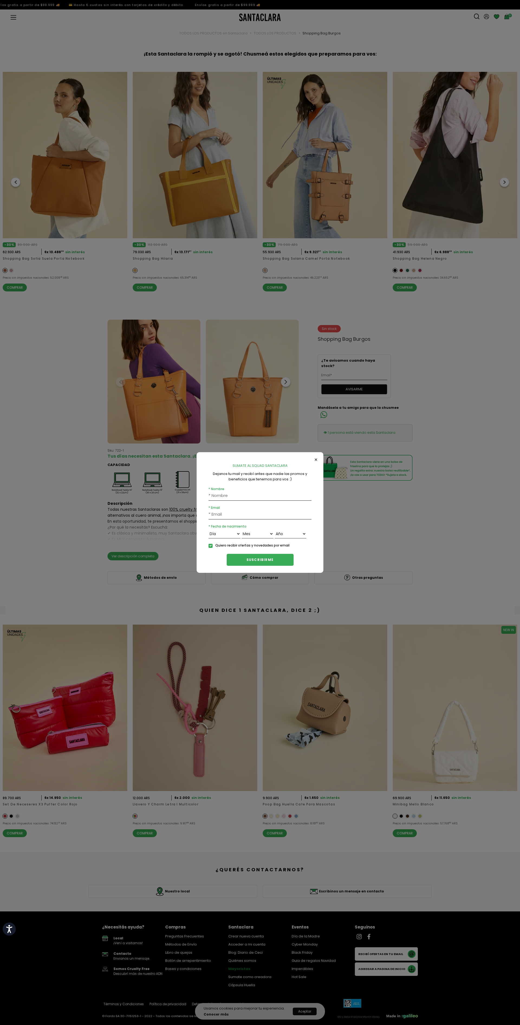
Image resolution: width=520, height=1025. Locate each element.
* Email (214, 507)
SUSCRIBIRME (260, 559)
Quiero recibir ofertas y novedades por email (252, 545)
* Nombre (216, 489)
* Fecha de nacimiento (227, 526)
